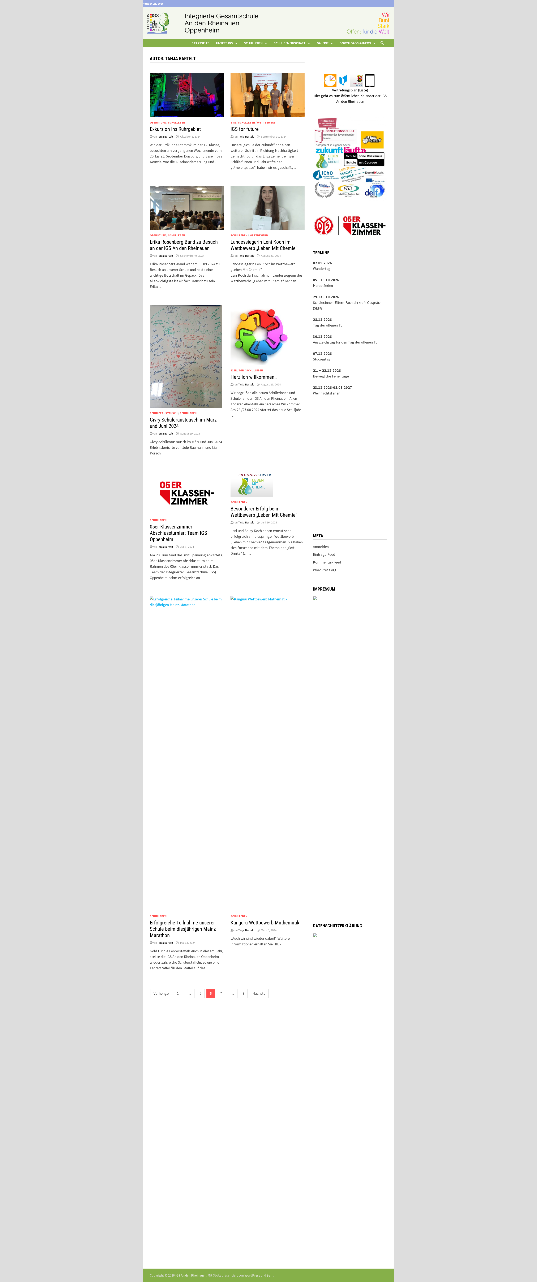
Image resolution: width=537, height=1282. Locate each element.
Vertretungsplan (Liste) (350, 90)
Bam (270, 1275)
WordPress (252, 1275)
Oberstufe (158, 122)
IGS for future (245, 129)
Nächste (258, 993)
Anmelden (321, 546)
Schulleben (176, 122)
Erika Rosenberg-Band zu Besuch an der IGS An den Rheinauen (184, 245)
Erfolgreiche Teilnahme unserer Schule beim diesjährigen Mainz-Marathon (183, 929)
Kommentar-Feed (327, 562)
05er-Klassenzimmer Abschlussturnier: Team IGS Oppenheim (178, 533)
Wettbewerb (266, 122)
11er (234, 370)
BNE (233, 122)
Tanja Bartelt (165, 136)
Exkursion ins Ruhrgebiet (175, 129)
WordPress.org (324, 569)
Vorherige (161, 993)
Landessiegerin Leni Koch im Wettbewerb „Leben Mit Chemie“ (264, 245)
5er (241, 370)
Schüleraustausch (163, 413)
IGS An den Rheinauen (190, 1275)
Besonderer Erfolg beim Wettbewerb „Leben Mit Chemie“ (264, 512)
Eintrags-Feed (324, 554)
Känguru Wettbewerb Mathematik (265, 923)
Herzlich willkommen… (254, 377)
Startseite (200, 43)
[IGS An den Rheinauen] (268, 22)
